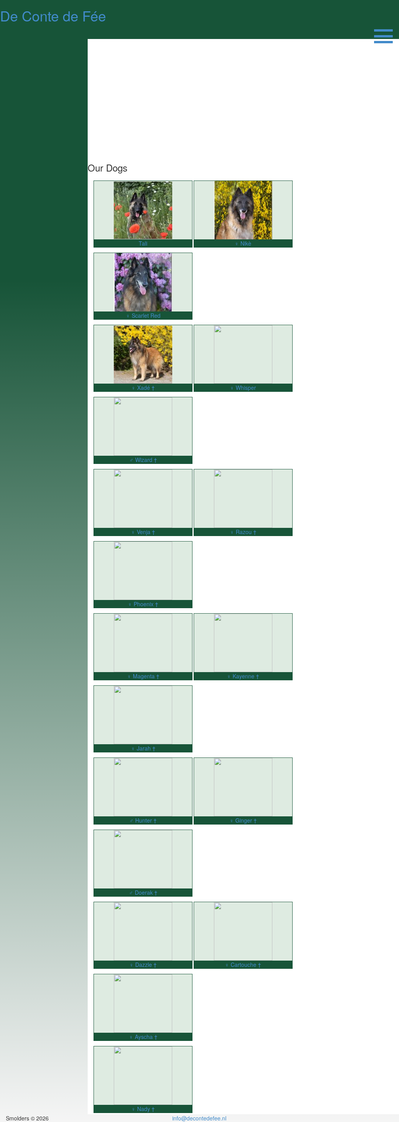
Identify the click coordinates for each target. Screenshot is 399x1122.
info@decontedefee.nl (199, 1118)
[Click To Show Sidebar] (383, 31)
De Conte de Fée (53, 15)
